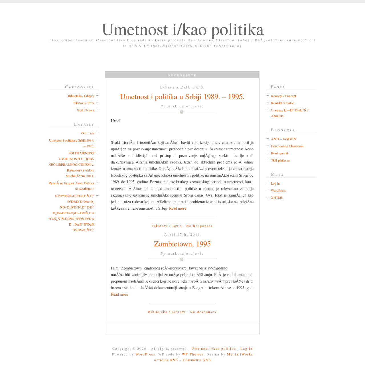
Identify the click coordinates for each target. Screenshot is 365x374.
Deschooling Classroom (287, 146)
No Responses (199, 225)
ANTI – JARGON (283, 138)
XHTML (277, 197)
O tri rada (87, 133)
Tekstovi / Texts (167, 225)
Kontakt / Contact (283, 103)
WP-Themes (193, 354)
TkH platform (280, 160)
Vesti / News (85, 110)
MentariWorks (240, 354)
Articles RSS (166, 359)
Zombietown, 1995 (182, 243)
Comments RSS (197, 359)
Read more (177, 208)
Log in (275, 183)
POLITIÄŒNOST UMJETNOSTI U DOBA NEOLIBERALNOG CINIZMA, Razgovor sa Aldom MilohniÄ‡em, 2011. (71, 164)
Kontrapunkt (279, 153)
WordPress (278, 190)
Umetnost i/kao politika (183, 28)
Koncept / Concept (283, 95)
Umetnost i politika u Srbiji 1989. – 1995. (182, 96)
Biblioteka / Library (167, 311)
